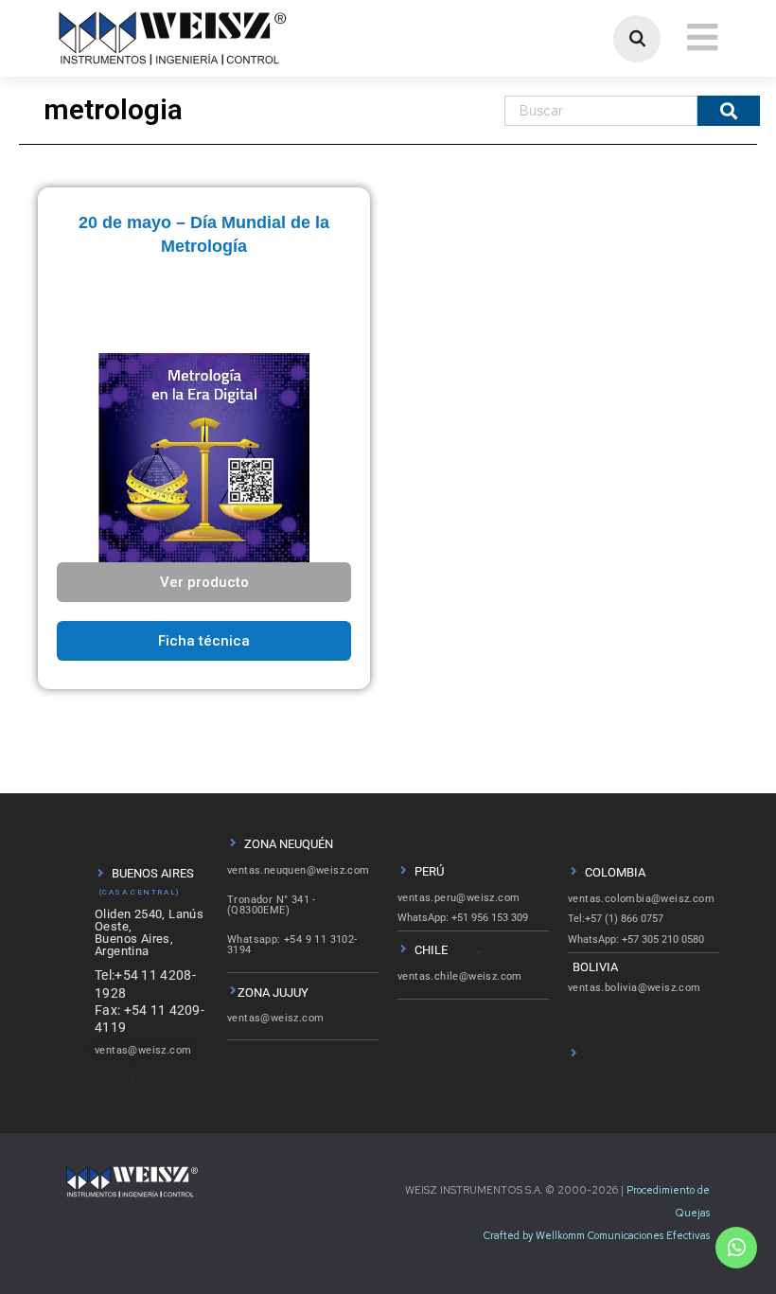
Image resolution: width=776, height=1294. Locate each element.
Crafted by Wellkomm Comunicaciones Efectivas (597, 1235)
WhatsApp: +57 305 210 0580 (636, 939)
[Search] (728, 111)
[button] (204, 641)
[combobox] (600, 111)
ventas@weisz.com (143, 1050)
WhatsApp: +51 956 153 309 (462, 918)
